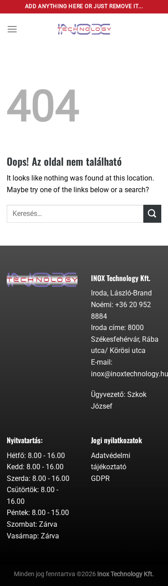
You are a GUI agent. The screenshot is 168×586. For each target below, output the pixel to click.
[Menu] (12, 29)
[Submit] (152, 213)
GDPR (100, 478)
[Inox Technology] (84, 29)
